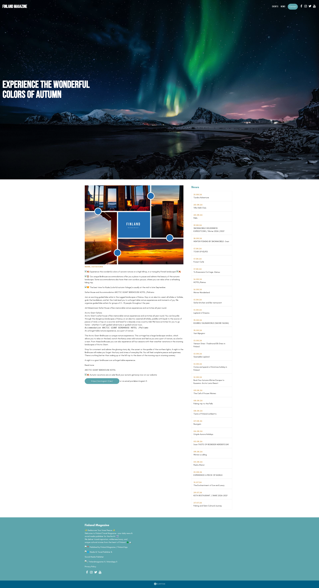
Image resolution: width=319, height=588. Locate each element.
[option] (159, 89)
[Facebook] (301, 6)
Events (275, 6)
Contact (292, 6)
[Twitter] (310, 6)
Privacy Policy (90, 566)
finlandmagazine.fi (97, 561)
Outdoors (97, 266)
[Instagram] (305, 6)
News (283, 6)
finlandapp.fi (112, 561)
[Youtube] (314, 6)
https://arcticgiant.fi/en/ (102, 381)
